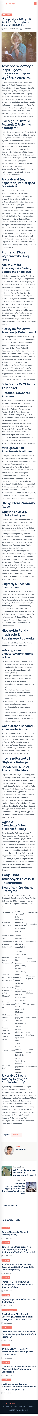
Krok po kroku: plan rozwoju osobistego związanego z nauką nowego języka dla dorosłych (18, 1317)
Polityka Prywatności (27, 1406)
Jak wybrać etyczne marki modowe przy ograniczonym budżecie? (24, 1172)
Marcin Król (14, 29)
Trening (6, 1345)
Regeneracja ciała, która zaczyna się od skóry (18, 1300)
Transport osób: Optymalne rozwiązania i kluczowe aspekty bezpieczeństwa (17, 1284)
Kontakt (6, 1406)
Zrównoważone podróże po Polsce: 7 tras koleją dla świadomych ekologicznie (19, 1369)
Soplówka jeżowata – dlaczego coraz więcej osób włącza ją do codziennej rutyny (18, 1267)
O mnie (14, 1406)
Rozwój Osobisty (9, 1310)
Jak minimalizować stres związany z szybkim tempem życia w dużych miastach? (19, 1334)
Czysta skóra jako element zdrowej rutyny (15, 1233)
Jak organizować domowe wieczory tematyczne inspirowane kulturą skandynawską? (19, 1387)
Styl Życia (7, 1327)
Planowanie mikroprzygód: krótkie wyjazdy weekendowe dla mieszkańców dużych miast (13, 1188)
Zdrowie (6, 1228)
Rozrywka (6, 1380)
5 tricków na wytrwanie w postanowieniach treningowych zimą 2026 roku (17, 1352)
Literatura (7, 15)
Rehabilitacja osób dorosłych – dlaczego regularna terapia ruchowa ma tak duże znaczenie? (18, 1249)
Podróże (6, 1278)
